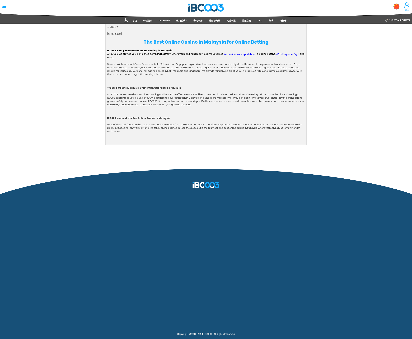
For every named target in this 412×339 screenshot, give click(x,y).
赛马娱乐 (197, 20)
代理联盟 (231, 20)
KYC (260, 20)
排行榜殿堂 (214, 20)
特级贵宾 (246, 20)
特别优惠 (147, 20)
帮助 (271, 20)
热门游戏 (180, 20)
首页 (134, 20)
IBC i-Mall (164, 20)
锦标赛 (283, 20)
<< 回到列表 (113, 27)
